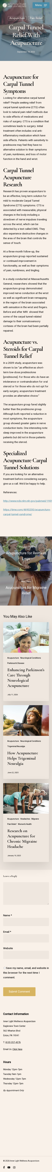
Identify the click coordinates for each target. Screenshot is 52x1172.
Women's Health (25, 824)
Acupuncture (17, 18)
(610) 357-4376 (13, 1042)
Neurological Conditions (30, 658)
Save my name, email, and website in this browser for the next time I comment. (26, 972)
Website (8, 948)
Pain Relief (36, 18)
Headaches (25, 819)
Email (7, 932)
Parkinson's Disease (15, 663)
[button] (41, 5)
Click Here (17, 1049)
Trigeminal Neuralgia (16, 746)
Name (7, 915)
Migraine (35, 819)
